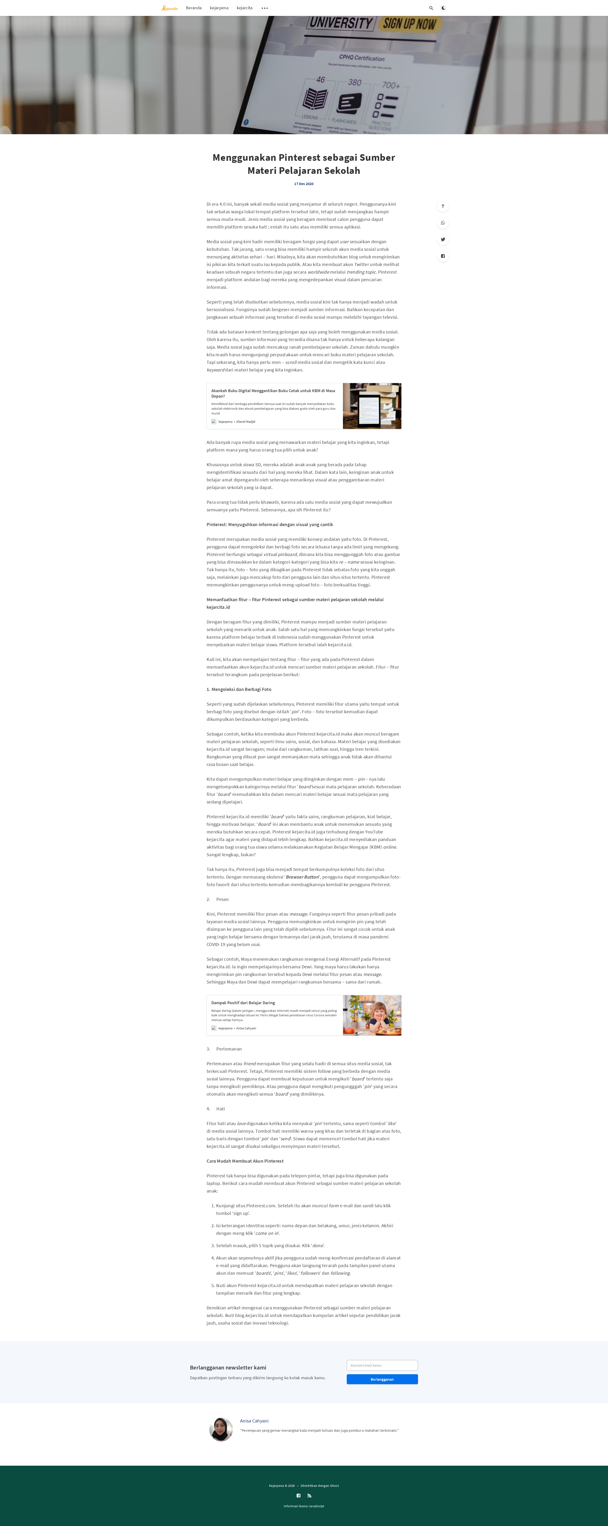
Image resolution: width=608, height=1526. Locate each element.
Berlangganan (382, 1379)
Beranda (194, 7)
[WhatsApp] (443, 223)
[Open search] (431, 8)
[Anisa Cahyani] (221, 1429)
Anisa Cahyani (254, 1421)
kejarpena (219, 7)
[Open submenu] (265, 8)
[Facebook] (443, 256)
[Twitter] (443, 239)
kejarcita (245, 7)
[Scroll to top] (443, 206)
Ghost (334, 1485)
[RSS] (309, 1496)
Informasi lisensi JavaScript (304, 1506)
